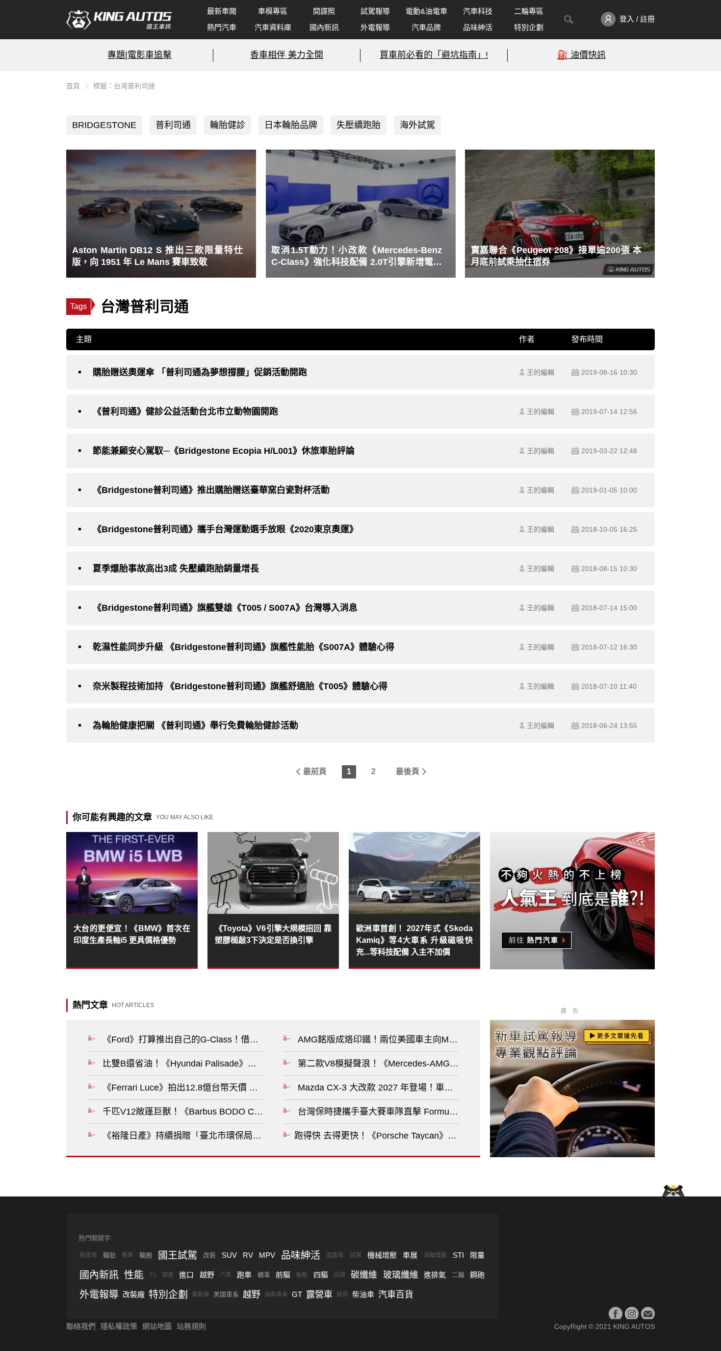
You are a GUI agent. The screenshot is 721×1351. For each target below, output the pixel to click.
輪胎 (109, 1255)
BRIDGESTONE (104, 125)
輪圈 (145, 1255)
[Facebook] (615, 1314)
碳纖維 (364, 1275)
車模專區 (272, 11)
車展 (410, 1255)
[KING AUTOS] (119, 19)
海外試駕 (417, 125)
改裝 (209, 1255)
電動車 (200, 1294)
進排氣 (435, 1275)
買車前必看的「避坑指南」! (434, 55)
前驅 (283, 1275)
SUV (229, 1255)
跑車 (244, 1275)
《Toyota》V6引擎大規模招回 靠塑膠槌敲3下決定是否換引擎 (273, 934)
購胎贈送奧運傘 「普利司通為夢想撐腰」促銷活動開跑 (200, 372)
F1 (153, 1275)
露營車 (319, 1294)
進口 (186, 1275)
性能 (134, 1275)
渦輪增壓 (435, 1255)
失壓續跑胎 (358, 125)
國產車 (335, 1255)
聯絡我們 (81, 1326)
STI (458, 1255)
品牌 (339, 1275)
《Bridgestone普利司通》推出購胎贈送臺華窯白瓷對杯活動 (211, 490)
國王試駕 (177, 1255)
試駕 (355, 1255)
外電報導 (375, 27)
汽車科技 (477, 11)
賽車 (127, 1255)
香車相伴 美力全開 (286, 55)
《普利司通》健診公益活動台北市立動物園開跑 (185, 411)
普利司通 (173, 125)
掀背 (342, 1294)
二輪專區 (528, 11)
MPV (267, 1255)
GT (297, 1294)
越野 (207, 1275)
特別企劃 (528, 27)
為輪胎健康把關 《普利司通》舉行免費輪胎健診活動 (195, 725)
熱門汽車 (221, 27)
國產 (168, 1275)
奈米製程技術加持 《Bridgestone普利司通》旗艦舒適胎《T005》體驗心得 (240, 686)
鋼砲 (477, 1275)
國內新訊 (324, 27)
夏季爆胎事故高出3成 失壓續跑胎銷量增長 (176, 568)
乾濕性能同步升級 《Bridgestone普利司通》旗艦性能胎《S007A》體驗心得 (243, 647)
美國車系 (226, 1294)
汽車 (226, 1275)
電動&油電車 (426, 11)
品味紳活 (477, 27)
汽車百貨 (395, 1294)
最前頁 (315, 771)
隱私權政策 (119, 1326)
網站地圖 (157, 1326)
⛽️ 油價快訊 (581, 55)
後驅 (302, 1275)
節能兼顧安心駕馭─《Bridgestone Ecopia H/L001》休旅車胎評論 (224, 451)
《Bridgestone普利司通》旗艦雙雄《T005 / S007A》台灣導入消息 (225, 608)
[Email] (648, 1314)
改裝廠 (134, 1294)
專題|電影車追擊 (139, 55)
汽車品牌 (426, 27)
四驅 (320, 1275)
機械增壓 (382, 1255)
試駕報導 (375, 11)
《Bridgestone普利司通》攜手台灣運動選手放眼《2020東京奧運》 (225, 529)
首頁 (73, 86)
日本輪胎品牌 (290, 125)
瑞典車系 (276, 1294)
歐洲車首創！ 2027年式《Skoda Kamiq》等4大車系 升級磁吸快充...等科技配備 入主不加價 (414, 940)
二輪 (458, 1274)
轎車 (264, 1274)
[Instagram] (632, 1314)
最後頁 (407, 771)
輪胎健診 (227, 125)
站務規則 (191, 1326)
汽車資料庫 (273, 27)
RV (248, 1255)
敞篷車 (88, 1255)
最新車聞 (221, 11)
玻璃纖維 (400, 1275)
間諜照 (324, 11)
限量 (477, 1255)
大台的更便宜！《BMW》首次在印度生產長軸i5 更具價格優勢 (132, 934)
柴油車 (363, 1294)
